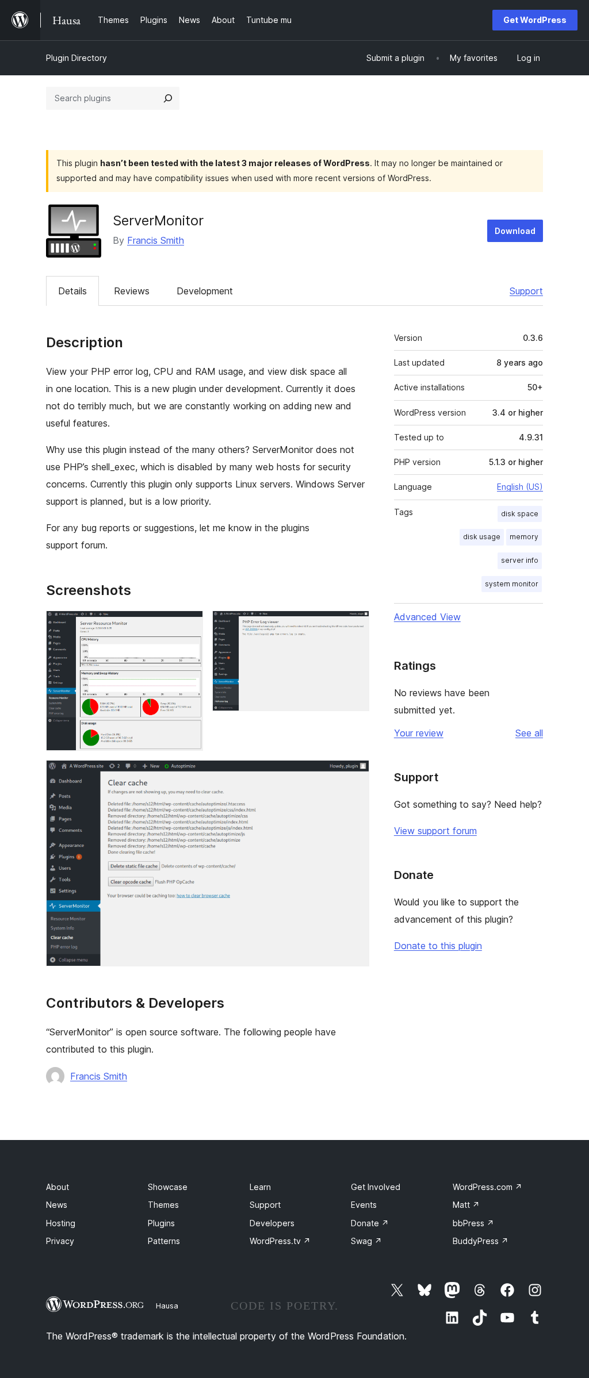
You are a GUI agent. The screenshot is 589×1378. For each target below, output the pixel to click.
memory (524, 536)
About (57, 1187)
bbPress (473, 1223)
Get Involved (375, 1187)
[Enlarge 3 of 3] (353, 775)
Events (364, 1205)
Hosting (60, 1223)
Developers (272, 1223)
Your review (418, 733)
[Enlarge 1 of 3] (187, 626)
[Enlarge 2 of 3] (353, 626)
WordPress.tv (280, 1241)
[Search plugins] (167, 98)
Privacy (60, 1241)
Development (205, 291)
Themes (163, 1205)
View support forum (435, 830)
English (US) (520, 487)
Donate (370, 1223)
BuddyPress (480, 1241)
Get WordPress (535, 20)
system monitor (511, 583)
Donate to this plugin (438, 945)
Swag (366, 1241)
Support (526, 291)
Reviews (132, 291)
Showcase (168, 1187)
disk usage (481, 536)
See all (529, 733)
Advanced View (427, 617)
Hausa (167, 1305)
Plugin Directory (76, 58)
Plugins (161, 1223)
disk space (519, 513)
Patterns (164, 1241)
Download (515, 231)
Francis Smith (155, 240)
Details (72, 291)
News (56, 1205)
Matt (466, 1205)
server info (519, 560)
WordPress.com (487, 1187)
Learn (260, 1187)
